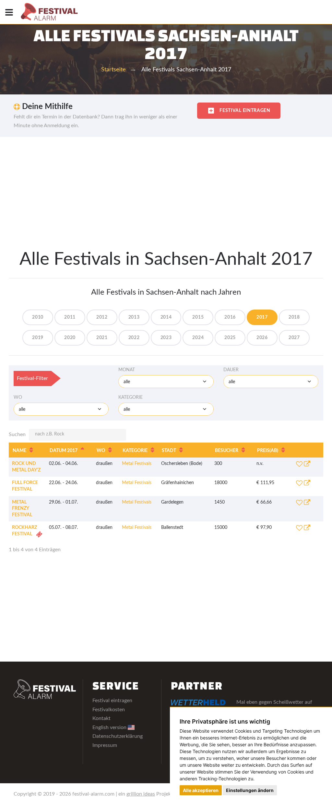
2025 (230, 337)
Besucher (226, 450)
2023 (166, 337)
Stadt (169, 450)
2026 (262, 337)
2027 (294, 337)
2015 (198, 317)
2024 (198, 337)
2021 (102, 337)
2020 (70, 337)
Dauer (231, 370)
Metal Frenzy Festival (22, 508)
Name (19, 450)
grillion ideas (140, 794)
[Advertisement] (166, 185)
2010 (37, 317)
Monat (126, 370)
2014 (166, 317)
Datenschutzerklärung (117, 736)
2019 (37, 337)
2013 (134, 317)
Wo (18, 397)
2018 (294, 317)
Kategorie (130, 397)
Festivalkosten (108, 709)
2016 (230, 317)
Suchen (17, 434)
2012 (102, 317)
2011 (70, 317)
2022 (134, 337)
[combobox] (165, 381)
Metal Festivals (136, 463)
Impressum (104, 745)
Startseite (113, 70)
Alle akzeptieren (201, 790)
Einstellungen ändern (250, 790)
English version (110, 727)
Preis (267, 450)
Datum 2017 (63, 450)
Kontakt (101, 718)
